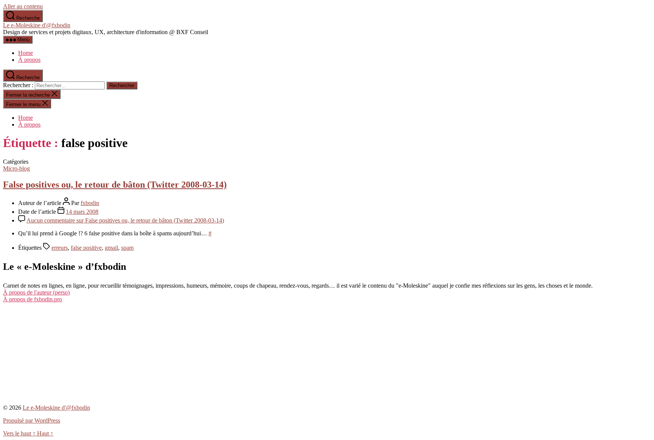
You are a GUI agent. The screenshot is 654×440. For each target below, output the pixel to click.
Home (25, 53)
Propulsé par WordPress (31, 420)
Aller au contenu (23, 6)
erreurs (59, 247)
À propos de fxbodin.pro (32, 299)
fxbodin (90, 203)
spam (127, 247)
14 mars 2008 (82, 211)
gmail (111, 247)
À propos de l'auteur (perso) (36, 292)
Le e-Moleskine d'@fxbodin (36, 25)
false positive (86, 247)
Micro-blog (16, 168)
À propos (29, 59)
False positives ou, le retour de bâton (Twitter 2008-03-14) (115, 184)
